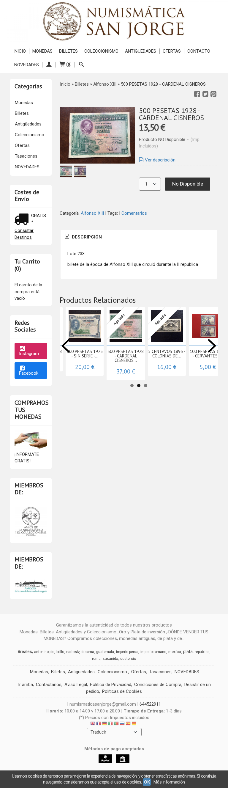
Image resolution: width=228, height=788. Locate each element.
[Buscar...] (81, 65)
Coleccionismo (101, 51)
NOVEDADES (26, 65)
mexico (174, 651)
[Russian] (122, 724)
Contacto (198, 51)
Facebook (28, 373)
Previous (66, 345)
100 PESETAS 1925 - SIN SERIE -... (84, 354)
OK (147, 782)
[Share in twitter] (205, 94)
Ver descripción (160, 160)
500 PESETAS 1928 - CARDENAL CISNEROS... (125, 356)
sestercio (128, 659)
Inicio (19, 51)
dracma (87, 652)
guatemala (105, 652)
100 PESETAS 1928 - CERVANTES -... (208, 354)
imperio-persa (127, 652)
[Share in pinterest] (213, 94)
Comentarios (134, 213)
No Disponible (187, 184)
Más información (169, 782)
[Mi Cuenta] (49, 65)
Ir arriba (25, 684)
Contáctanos (48, 684)
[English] (92, 724)
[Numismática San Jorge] (114, 21)
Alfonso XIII (93, 213)
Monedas (42, 51)
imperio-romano (153, 652)
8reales (25, 651)
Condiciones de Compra (157, 684)
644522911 (150, 704)
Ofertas (172, 51)
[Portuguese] (116, 724)
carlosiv (72, 651)
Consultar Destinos (24, 234)
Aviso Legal (75, 684)
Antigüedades (140, 51)
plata (188, 651)
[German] (104, 724)
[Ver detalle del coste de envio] (23, 219)
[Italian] (110, 724)
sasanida (110, 659)
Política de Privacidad (110, 684)
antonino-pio (44, 652)
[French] (98, 724)
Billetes (68, 51)
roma (96, 659)
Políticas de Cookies (122, 691)
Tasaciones (26, 156)
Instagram (29, 353)
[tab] (82, 237)
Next (212, 345)
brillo (60, 652)
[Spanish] (128, 724)
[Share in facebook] (197, 94)
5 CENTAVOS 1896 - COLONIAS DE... (167, 354)
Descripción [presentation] (86, 237)
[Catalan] (135, 724)
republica (202, 652)
